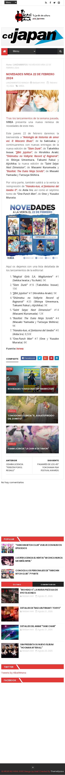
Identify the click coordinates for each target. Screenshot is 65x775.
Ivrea (20, 348)
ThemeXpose (57, 771)
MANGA (25, 82)
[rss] (46, 3)
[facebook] (50, 3)
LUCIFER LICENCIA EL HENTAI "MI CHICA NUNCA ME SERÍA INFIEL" (38, 559)
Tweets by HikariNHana (13, 672)
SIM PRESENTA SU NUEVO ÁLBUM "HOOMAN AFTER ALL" (36, 646)
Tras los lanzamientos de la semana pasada (32, 118)
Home (9, 64)
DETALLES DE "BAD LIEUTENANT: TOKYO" (40, 608)
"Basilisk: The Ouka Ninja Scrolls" (25, 171)
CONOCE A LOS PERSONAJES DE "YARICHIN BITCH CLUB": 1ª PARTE (37, 572)
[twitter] (54, 3)
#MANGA (12, 384)
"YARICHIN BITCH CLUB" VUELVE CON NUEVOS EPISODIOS (38, 546)
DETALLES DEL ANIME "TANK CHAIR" (38, 626)
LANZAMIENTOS (20, 64)
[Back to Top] (33, 767)
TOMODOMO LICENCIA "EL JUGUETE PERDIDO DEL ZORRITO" (31, 417)
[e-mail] (59, 3)
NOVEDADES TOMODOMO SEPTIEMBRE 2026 (31, 388)
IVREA (21, 85)
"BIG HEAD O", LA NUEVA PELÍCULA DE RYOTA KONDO (39, 591)
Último (17, 584)
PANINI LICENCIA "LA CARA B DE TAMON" (28, 448)
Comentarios (48, 584)
